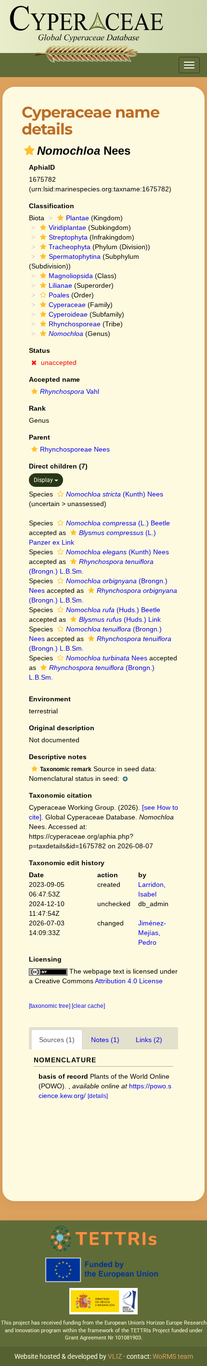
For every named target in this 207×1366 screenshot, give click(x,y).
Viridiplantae (67, 227)
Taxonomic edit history (66, 863)
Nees (106, 658)
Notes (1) (105, 1040)
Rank (37, 408)
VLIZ (115, 1356)
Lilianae (60, 285)
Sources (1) (57, 1040)
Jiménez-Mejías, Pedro (152, 932)
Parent (39, 437)
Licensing (45, 959)
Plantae (77, 218)
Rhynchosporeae (75, 324)
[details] (98, 1096)
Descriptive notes (58, 757)
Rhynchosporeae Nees (75, 449)
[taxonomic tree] (50, 1006)
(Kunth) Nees (114, 494)
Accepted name (54, 379)
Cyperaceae (67, 304)
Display (44, 480)
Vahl (69, 391)
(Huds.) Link (120, 619)
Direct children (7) (58, 466)
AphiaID (42, 167)
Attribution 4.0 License (129, 981)
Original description (61, 728)
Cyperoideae (68, 314)
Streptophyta (68, 237)
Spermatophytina (75, 256)
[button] (29, 150)
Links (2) (149, 1040)
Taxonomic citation (60, 795)
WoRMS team (173, 1356)
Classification (51, 206)
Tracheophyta (70, 247)
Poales (59, 295)
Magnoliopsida (71, 276)
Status (39, 350)
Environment (50, 699)
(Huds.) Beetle (113, 610)
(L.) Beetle (118, 523)
